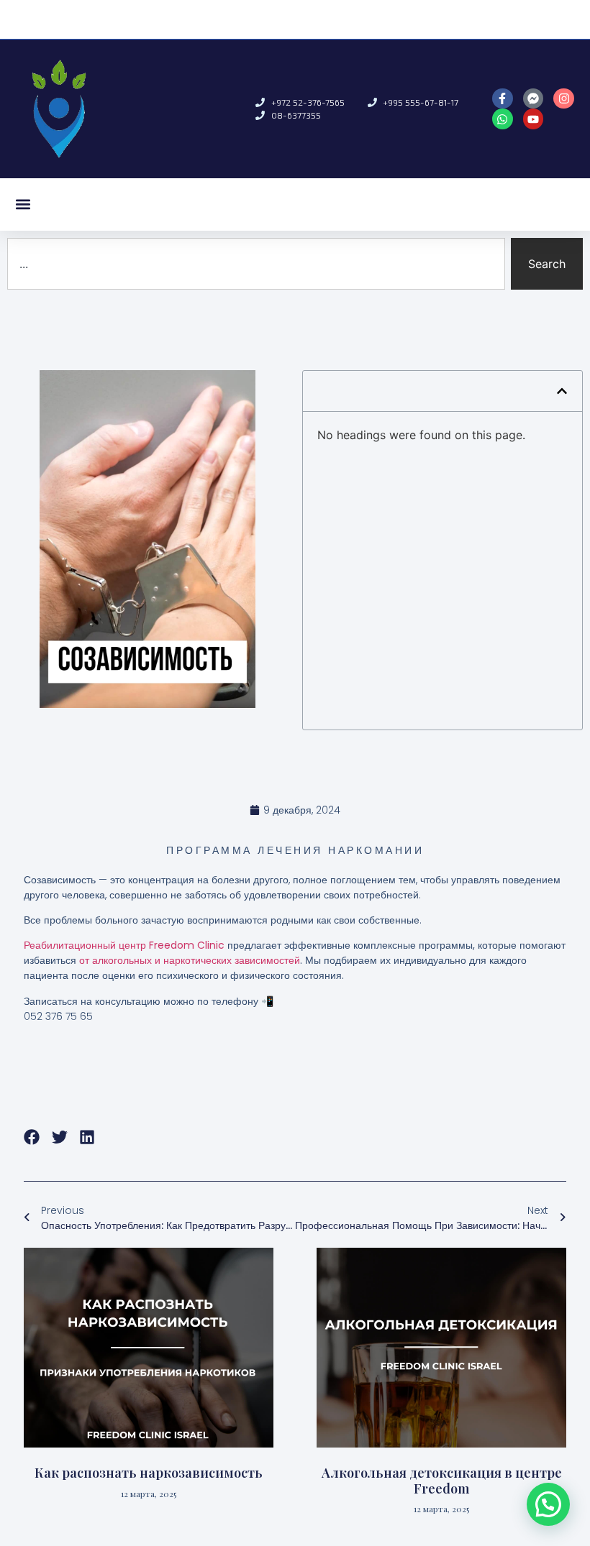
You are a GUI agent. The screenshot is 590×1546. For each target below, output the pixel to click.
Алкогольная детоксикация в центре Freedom (442, 1480)
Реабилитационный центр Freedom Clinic (124, 945)
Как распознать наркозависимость (149, 1472)
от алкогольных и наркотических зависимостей (189, 960)
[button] (23, 204)
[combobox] (256, 264)
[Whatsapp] (502, 119)
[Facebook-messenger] (533, 98)
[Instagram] (563, 98)
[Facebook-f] (502, 98)
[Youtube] (533, 119)
